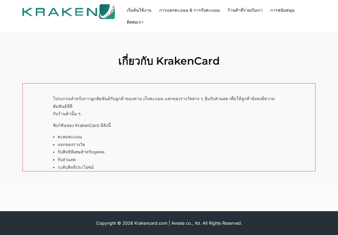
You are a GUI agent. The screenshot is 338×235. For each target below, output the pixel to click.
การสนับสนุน (282, 10)
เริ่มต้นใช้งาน (139, 10)
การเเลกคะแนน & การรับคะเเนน (189, 10)
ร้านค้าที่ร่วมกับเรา (245, 10)
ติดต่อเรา (135, 22)
